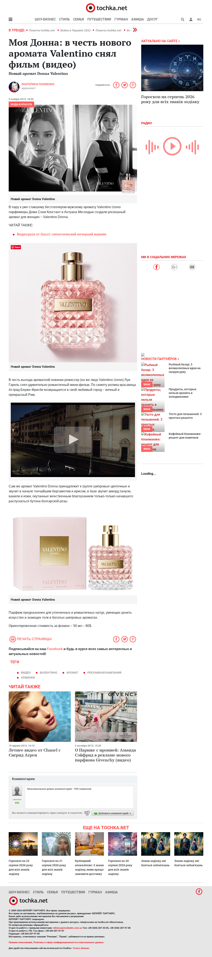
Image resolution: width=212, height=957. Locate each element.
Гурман (121, 19)
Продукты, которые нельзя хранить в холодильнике (182, 393)
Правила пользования (20, 942)
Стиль (64, 19)
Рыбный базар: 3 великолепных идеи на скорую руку (185, 368)
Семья (78, 19)
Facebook (55, 649)
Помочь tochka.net (42, 30)
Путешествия (99, 19)
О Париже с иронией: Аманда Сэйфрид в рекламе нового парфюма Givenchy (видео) (105, 755)
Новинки (28, 677)
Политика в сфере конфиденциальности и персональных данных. (68, 942)
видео (26, 672)
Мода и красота (21, 104)
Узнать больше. (81, 948)
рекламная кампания (104, 672)
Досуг (152, 19)
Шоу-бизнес (45, 19)
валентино (48, 672)
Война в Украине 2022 (75, 30)
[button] (191, 19)
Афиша (137, 19)
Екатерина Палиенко (38, 84)
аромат (72, 672)
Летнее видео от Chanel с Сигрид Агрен (35, 752)
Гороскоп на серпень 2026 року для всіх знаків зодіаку (170, 99)
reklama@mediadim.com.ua (67, 928)
